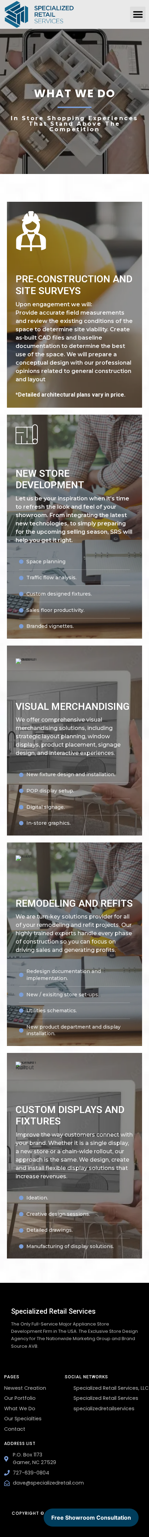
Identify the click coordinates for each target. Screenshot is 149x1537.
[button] (138, 14)
